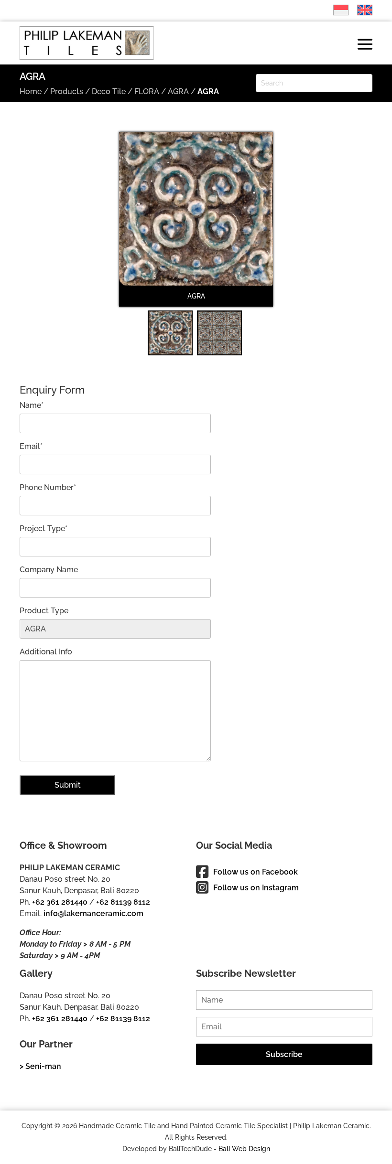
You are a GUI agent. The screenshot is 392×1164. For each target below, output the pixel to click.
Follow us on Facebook (255, 871)
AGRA (178, 91)
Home (31, 91)
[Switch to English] (360, 10)
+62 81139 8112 (123, 902)
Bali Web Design (244, 1149)
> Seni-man (40, 1066)
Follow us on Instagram (256, 887)
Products (66, 91)
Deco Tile (109, 91)
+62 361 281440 (59, 902)
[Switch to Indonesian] (336, 10)
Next (259, 225)
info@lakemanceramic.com (93, 913)
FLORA (146, 91)
